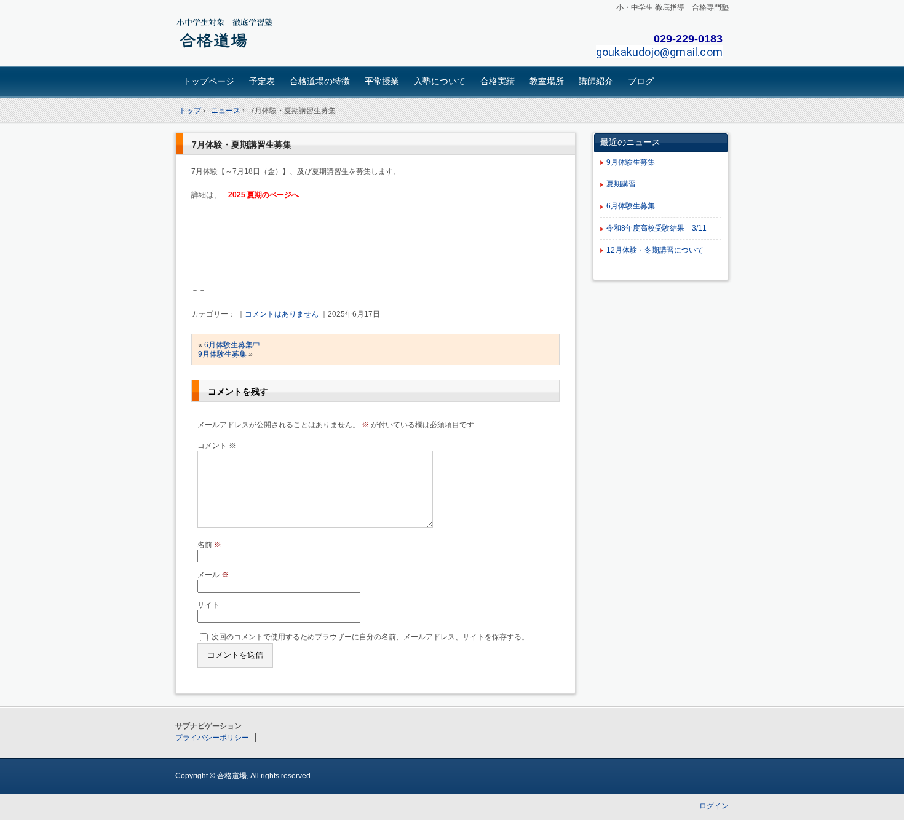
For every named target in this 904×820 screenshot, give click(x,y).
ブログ (641, 81)
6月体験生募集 (630, 206)
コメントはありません (282, 314)
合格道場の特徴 (320, 81)
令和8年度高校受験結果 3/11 (656, 228)
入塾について (440, 81)
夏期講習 (621, 183)
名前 (209, 544)
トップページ (208, 81)
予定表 (262, 81)
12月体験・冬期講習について (655, 250)
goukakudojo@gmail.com (659, 51)
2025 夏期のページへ (263, 195)
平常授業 (382, 81)
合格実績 (497, 81)
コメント (216, 445)
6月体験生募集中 (232, 345)
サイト (208, 605)
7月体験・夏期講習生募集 (241, 144)
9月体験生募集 (222, 354)
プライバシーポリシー (212, 737)
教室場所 (546, 81)
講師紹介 (596, 81)
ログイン (714, 806)
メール (213, 574)
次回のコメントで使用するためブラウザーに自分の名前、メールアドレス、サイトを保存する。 (370, 636)
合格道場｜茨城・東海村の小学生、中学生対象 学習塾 (261, 35)
